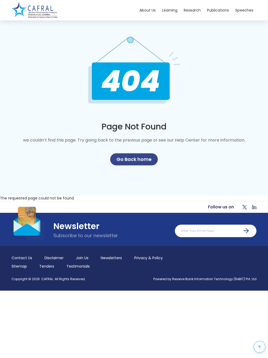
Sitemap (19, 266)
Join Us (82, 258)
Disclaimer (54, 258)
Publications (218, 10)
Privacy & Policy (148, 258)
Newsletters (111, 258)
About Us (147, 10)
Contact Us (22, 258)
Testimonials (78, 266)
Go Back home (134, 159)
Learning (169, 10)
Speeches (244, 10)
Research (192, 10)
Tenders (46, 266)
